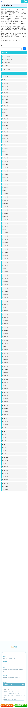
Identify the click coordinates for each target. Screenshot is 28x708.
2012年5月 (5, 401)
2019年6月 (5, 125)
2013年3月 (5, 369)
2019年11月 (5, 109)
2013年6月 (5, 359)
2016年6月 (5, 242)
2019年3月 (5, 135)
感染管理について (6, 56)
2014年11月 (5, 304)
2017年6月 (5, 203)
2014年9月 (5, 310)
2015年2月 (5, 294)
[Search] (24, 48)
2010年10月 (5, 463)
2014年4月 (5, 327)
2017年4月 (5, 210)
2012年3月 (5, 408)
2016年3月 (5, 252)
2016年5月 (5, 245)
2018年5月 (5, 167)
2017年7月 (5, 200)
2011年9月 (5, 427)
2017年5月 (5, 206)
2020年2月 (5, 102)
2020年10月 (5, 80)
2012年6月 (5, 398)
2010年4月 (5, 483)
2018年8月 (5, 158)
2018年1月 (5, 180)
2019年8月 (5, 119)
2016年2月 (5, 255)
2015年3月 (5, 291)
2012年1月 (5, 414)
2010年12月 (5, 457)
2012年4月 (5, 405)
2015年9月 (5, 271)
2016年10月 (5, 229)
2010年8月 (5, 470)
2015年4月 (5, 288)
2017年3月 (5, 213)
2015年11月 (5, 265)
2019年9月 (5, 115)
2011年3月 (5, 447)
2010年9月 (5, 467)
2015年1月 (5, 297)
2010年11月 (5, 460)
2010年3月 (5, 486)
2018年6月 (5, 164)
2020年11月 (5, 76)
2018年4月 (5, 171)
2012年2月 (5, 411)
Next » (24, 43)
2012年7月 (5, 395)
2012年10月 (5, 385)
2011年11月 (5, 421)
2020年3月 (5, 99)
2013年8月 (5, 353)
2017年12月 (5, 184)
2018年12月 (5, 145)
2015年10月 (5, 268)
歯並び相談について (7, 66)
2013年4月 (5, 366)
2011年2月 (5, 450)
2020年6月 (5, 89)
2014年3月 (5, 330)
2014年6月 (5, 320)
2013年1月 (5, 375)
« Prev (3, 43)
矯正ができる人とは (7, 59)
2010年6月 (5, 476)
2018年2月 (5, 177)
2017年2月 (5, 216)
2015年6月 (5, 281)
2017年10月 (5, 190)
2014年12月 (5, 301)
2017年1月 (5, 219)
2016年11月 (5, 226)
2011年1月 (5, 454)
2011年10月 (5, 424)
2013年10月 (5, 346)
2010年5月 (5, 480)
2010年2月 (5, 489)
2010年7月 (5, 473)
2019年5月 (5, 128)
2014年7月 (5, 317)
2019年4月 (5, 132)
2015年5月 (5, 284)
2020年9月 (5, 83)
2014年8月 (5, 314)
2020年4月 (5, 96)
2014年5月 (5, 323)
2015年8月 (5, 275)
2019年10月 (5, 112)
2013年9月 (5, 349)
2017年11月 (5, 187)
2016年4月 (5, 249)
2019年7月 (5, 122)
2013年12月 (5, 340)
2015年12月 (5, 262)
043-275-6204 (6, 664)
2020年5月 (5, 93)
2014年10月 (5, 307)
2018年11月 (5, 148)
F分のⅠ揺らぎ (6, 69)
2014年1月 (5, 336)
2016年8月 (5, 236)
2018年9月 (5, 154)
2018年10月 (5, 151)
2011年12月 (5, 418)
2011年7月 (5, 434)
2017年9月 (5, 193)
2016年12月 (5, 223)
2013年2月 (5, 372)
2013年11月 (5, 343)
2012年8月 (5, 392)
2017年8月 (5, 197)
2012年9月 (5, 388)
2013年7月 (5, 356)
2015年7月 (5, 278)
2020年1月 (5, 106)
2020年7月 (5, 86)
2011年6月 (5, 437)
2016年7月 (5, 239)
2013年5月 (5, 362)
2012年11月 (5, 382)
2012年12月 (5, 379)
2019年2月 (5, 138)
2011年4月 (5, 444)
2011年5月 (5, 441)
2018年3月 (5, 174)
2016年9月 (5, 232)
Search (3, 46)
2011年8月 (5, 431)
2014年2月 (5, 333)
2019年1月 (5, 141)
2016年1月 (5, 258)
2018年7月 (5, 161)
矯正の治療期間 (6, 62)
